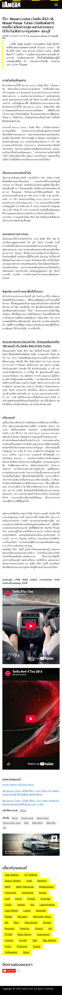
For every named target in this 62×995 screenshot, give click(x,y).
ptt (50, 928)
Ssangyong (43, 934)
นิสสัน (26, 822)
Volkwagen (11, 952)
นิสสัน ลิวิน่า (51, 822)
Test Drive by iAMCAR (38, 36)
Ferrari (42, 893)
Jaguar (21, 905)
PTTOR (8, 934)
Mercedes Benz (42, 916)
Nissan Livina (27, 818)
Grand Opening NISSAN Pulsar (18, 784)
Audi (29, 881)
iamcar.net (27, 988)
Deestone (27, 893)
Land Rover (11, 910)
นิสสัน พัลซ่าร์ (37, 822)
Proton (39, 928)
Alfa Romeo (12, 875)
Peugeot (9, 928)
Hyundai (45, 899)
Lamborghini (47, 905)
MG (6, 922)
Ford (7, 899)
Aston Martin (13, 881)
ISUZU (8, 905)
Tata (34, 940)
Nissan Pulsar (43, 818)
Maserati (41, 910)
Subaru (9, 940)
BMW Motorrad (25, 887)
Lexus (26, 910)
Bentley (42, 881)
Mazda (8, 916)
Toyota (36, 946)
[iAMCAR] (10, 5)
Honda (31, 899)
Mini (16, 922)
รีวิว (4, 827)
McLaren (22, 916)
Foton (18, 899)
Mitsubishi (31, 922)
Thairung (22, 946)
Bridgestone (46, 887)
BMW (8, 887)
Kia (32, 905)
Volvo (26, 952)
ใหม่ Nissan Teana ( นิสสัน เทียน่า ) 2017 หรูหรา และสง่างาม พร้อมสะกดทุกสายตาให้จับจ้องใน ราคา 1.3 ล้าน (30, 802)
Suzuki (23, 940)
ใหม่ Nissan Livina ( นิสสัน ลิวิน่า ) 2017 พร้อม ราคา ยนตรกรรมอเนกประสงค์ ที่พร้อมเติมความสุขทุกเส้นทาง (30, 792)
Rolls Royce (24, 934)
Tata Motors (49, 940)
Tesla (8, 946)
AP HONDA (30, 875)
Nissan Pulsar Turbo (12, 822)
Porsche (24, 928)
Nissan (23, 810)
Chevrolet (10, 893)
